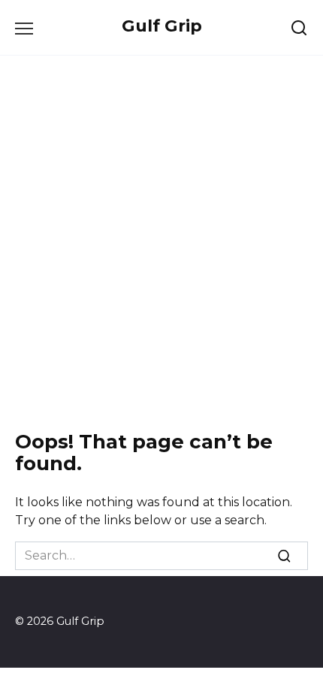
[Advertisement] (161, 239)
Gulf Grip (162, 25)
